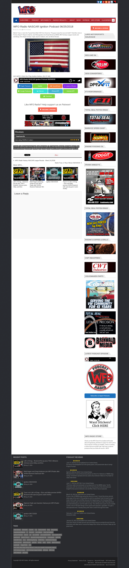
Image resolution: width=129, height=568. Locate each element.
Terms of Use (82, 560)
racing (44, 148)
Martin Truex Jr (25, 537)
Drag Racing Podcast (19, 532)
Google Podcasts (25, 91)
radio (44, 542)
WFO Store (91, 562)
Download (49, 96)
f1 (48, 146)
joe (78, 146)
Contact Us (90, 560)
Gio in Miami (39, 532)
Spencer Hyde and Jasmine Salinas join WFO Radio (41, 503)
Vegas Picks (24, 545)
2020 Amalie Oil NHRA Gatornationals (105, 562)
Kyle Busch (17, 537)
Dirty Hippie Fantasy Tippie (29, 146)
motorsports (28, 148)
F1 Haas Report (54, 146)
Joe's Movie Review (19, 148)
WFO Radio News (110, 560)
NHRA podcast (18, 542)
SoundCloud (56, 86)
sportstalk (16, 545)
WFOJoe (45, 550)
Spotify (40, 86)
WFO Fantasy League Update (34, 550)
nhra (40, 148)
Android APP (71, 91)
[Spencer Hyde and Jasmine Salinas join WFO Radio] (18, 506)
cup (20, 146)
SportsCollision (56, 542)
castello (16, 146)
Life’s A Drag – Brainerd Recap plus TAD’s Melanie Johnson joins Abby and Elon (20, 184)
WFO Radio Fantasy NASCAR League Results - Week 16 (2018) (35, 160)
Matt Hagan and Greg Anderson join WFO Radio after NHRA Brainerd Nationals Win (37, 184)
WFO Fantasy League (66, 148)
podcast (34, 542)
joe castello (36, 535)
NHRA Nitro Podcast (51, 540)
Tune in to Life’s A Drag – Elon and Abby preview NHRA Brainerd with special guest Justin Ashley (70, 185)
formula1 (61, 146)
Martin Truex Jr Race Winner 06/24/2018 (67, 163)
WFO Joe (75, 148)
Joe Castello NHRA (45, 535)
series (48, 148)
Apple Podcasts (26, 86)
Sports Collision (55, 148)
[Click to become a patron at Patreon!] (47, 112)
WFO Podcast (27, 29)
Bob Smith (24, 529)
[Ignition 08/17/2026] (18, 516)
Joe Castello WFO (56, 535)
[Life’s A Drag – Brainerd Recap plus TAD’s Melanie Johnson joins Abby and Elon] (20, 174)
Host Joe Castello (48, 532)
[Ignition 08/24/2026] (53, 174)
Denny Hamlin (42, 529)
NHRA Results (27, 542)
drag (38, 146)
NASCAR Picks (18, 540)
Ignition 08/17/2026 (30, 513)
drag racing (44, 146)
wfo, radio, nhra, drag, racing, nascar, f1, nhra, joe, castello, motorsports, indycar (35, 547)
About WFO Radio (99, 560)
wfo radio (25, 552)
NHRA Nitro (41, 540)
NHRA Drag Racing (32, 540)
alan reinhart (17, 529)
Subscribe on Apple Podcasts (100, 395)
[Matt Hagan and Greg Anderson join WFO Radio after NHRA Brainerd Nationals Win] (37, 174)
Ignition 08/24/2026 (52, 182)
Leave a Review (71, 86)
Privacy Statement (73, 560)
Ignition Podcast (18, 535)
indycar (26, 535)
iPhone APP (55, 91)
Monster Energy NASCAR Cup (38, 537)
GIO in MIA (68, 146)
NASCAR (35, 148)
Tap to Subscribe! (110, 564)
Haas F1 (74, 146)
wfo (30, 545)
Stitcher (41, 91)
